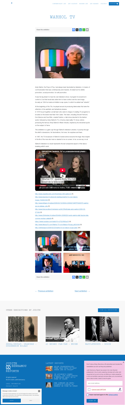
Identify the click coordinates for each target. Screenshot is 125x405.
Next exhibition (81, 291)
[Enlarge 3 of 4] (59, 255)
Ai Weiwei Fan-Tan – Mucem (62, 344)
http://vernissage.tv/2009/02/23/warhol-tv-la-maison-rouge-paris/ (56, 227)
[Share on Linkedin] (80, 29)
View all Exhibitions (108, 310)
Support (113, 3)
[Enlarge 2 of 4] (88, 233)
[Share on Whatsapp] (83, 29)
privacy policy (113, 394)
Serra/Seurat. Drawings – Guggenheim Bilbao (21, 345)
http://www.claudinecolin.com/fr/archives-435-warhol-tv (53, 194)
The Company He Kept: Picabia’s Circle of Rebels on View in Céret (66, 384)
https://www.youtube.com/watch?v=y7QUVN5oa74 (52, 221)
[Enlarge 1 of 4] (59, 233)
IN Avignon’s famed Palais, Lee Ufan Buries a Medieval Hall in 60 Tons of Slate (66, 377)
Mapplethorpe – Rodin (98, 344)
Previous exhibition (45, 291)
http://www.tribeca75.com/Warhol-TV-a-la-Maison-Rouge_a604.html (57, 224)
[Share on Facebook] (73, 29)
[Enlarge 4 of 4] (88, 255)
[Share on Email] (87, 29)
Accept (12, 400)
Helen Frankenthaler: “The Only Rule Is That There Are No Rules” (65, 368)
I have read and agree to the (103, 395)
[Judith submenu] (106, 3)
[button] (39, 391)
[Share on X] (77, 29)
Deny (31, 400)
